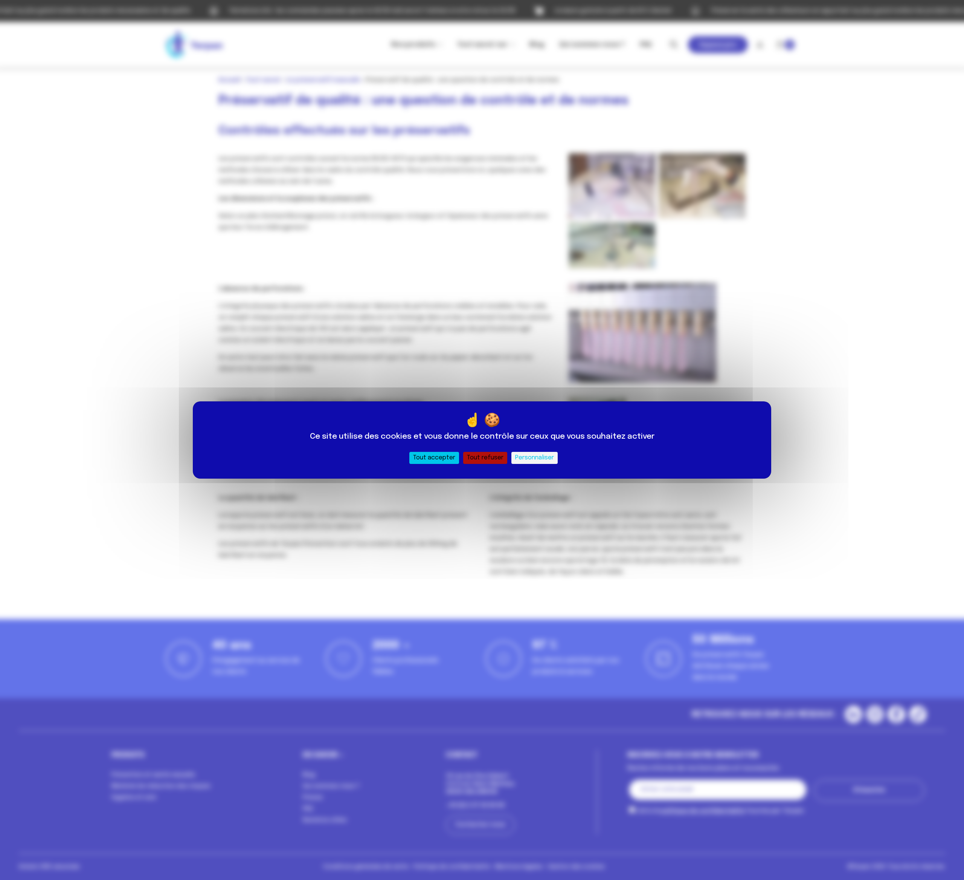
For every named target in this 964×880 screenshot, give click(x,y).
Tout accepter (434, 458)
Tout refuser (485, 458)
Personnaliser (534, 458)
